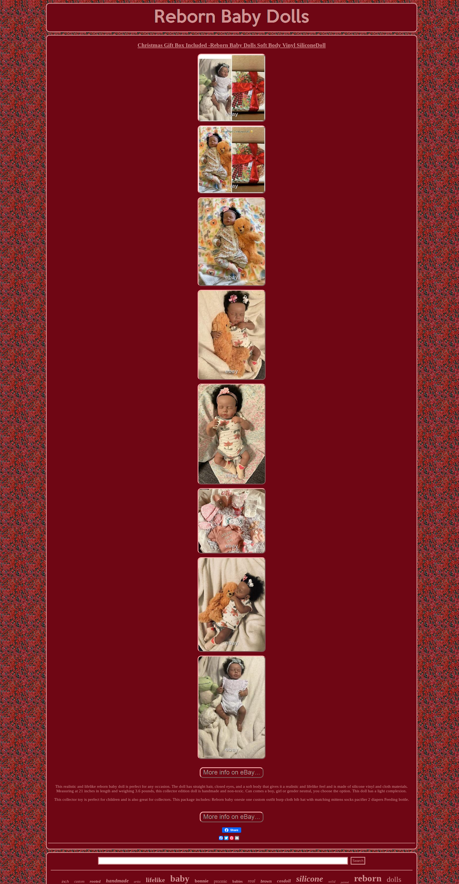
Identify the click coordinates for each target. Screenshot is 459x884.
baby (179, 878)
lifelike (155, 879)
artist (137, 881)
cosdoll (284, 880)
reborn (367, 878)
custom (79, 881)
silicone (309, 878)
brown (266, 881)
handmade (117, 880)
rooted (95, 881)
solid (331, 881)
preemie (220, 881)
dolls (394, 879)
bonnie (202, 880)
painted (345, 882)
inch (65, 881)
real (251, 880)
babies (237, 881)
